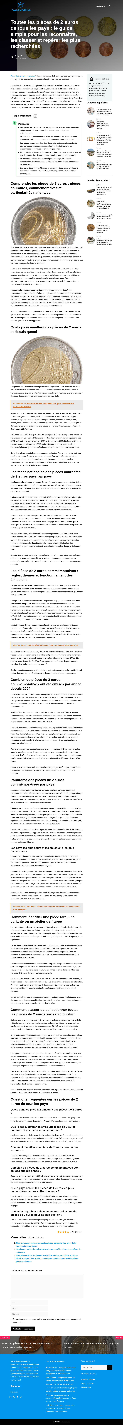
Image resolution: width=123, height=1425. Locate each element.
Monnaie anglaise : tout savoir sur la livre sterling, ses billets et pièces (47, 1255)
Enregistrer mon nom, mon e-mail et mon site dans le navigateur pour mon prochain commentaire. (47, 1320)
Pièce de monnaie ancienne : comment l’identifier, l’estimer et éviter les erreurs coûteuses (103, 228)
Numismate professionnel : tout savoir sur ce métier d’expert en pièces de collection (103, 125)
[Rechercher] (109, 1367)
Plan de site (86, 1387)
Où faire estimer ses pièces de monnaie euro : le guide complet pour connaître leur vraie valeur (104, 166)
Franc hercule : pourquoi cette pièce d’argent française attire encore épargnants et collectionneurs (104, 191)
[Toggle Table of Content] (34, 116)
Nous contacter (87, 1383)
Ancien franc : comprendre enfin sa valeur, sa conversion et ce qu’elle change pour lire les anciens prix (104, 204)
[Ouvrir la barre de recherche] (109, 6)
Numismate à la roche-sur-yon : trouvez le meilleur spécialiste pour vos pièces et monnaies (104, 153)
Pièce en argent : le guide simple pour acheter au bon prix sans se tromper (104, 216)
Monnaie (100, 6)
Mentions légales (88, 1379)
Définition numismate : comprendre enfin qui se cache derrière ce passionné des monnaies (104, 241)
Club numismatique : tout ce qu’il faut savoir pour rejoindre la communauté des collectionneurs (104, 112)
